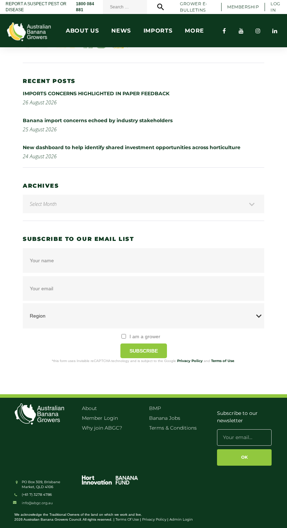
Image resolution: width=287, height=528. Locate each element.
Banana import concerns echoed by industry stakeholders (98, 120)
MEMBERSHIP (243, 6)
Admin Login (181, 519)
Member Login (100, 418)
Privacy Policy (190, 361)
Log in (275, 6)
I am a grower (145, 336)
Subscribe (144, 351)
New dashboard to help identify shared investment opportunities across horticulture (131, 147)
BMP (155, 408)
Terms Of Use (127, 519)
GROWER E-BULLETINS (193, 6)
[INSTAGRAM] (258, 31)
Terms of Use (222, 361)
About (89, 408)
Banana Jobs (164, 418)
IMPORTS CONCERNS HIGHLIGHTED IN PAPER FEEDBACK (96, 93)
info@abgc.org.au (37, 503)
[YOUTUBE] (241, 31)
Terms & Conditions (173, 428)
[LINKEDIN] (275, 31)
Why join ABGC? (102, 428)
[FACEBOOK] (224, 31)
